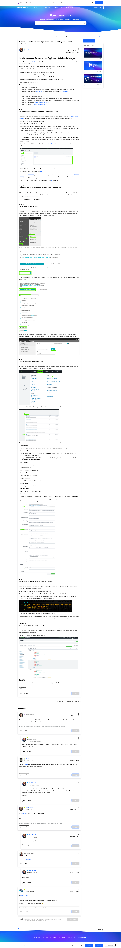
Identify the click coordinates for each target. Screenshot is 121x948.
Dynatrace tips (36, 36)
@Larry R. (25, 764)
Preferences (110, 945)
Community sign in (98, 7)
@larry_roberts (24, 895)
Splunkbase (51, 144)
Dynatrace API (39, 91)
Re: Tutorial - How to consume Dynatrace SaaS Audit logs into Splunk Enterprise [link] (59, 36)
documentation (39, 682)
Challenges (55, 7)
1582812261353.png (24, 687)
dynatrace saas (47, 682)
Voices (62, 7)
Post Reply (72, 919)
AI (36, 7)
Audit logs (34, 62)
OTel (41, 7)
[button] (89, 945)
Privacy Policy (53, 945)
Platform (31, 7)
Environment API (65, 91)
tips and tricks (56, 682)
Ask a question (89, 41)
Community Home (21, 7)
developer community (28, 682)
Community (69, 7)
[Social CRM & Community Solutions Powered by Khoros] (100, 929)
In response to (35, 741)
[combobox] (60, 23)
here (41, 171)
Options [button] (101, 36)
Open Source (47, 7)
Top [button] (20, 928)
